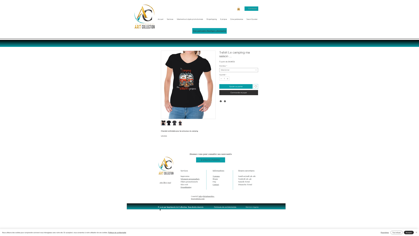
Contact (216, 184)
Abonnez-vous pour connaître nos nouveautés (210, 154)
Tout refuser (396, 232)
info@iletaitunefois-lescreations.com (203, 197)
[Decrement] (221, 79)
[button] (238, 8)
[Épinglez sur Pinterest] (225, 101)
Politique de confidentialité (117, 232)
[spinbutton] (224, 79)
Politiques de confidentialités (225, 207)
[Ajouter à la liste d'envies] (255, 86)
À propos (216, 176)
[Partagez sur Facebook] (220, 101)
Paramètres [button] (385, 232)
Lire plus (164, 136)
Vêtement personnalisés (190, 179)
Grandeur (223, 66)
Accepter (409, 232)
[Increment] (227, 79)
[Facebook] (160, 210)
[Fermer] (416, 232)
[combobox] (238, 70)
